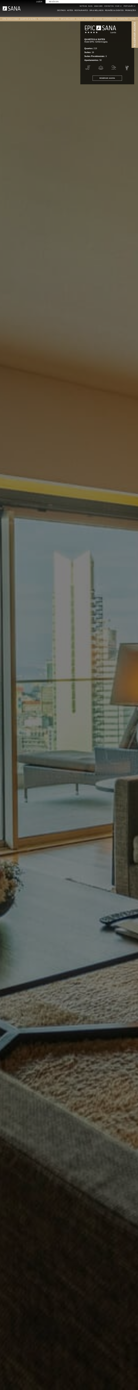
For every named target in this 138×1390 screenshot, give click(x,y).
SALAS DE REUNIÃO (84, 19)
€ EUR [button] (118, 6)
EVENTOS (98, 19)
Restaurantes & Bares (48, 19)
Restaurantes (81, 10)
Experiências (110, 19)
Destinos (61, 10)
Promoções (130, 10)
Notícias (83, 6)
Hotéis (70, 10)
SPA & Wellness (96, 10)
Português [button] (130, 6)
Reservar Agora (107, 78)
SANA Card (98, 6)
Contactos (109, 6)
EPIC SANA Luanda (11, 19)
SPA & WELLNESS (68, 19)
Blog (90, 6)
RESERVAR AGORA (134, 34)
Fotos (132, 19)
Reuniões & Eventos (114, 10)
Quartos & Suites (28, 19)
